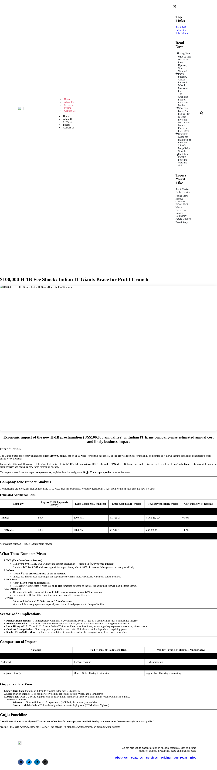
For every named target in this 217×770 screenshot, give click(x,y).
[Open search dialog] (201, 114)
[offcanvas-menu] (173, 3)
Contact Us (69, 110)
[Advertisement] (108, 251)
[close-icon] (174, 7)
